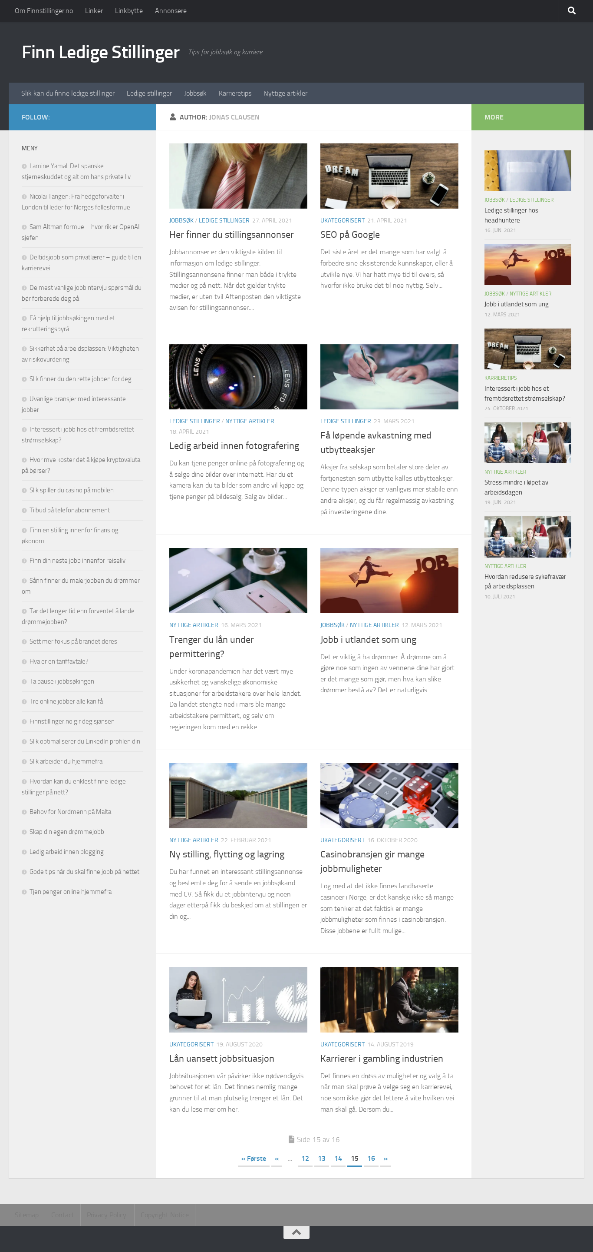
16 (371, 1158)
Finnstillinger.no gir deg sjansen (72, 721)
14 (338, 1158)
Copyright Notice (165, 1215)
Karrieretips (235, 93)
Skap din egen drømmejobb (67, 832)
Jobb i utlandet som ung (368, 639)
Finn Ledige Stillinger (100, 52)
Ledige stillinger (149, 93)
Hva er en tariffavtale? (59, 661)
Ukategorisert (342, 220)
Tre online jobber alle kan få (66, 701)
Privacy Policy (107, 1215)
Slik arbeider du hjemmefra (66, 761)
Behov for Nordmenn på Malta (70, 812)
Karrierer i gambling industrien (381, 1058)
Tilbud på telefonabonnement (70, 510)
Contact (62, 1215)
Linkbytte (129, 11)
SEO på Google (350, 234)
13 (322, 1158)
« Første (253, 1158)
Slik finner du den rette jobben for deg (81, 379)
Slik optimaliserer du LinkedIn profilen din (85, 741)
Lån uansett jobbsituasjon (221, 1058)
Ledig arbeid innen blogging (67, 852)
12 (305, 1158)
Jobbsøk (195, 93)
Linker (94, 11)
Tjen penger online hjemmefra (71, 892)
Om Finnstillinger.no (44, 11)
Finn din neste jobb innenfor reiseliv (77, 561)
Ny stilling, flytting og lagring (226, 854)
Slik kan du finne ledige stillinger (68, 93)
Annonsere (171, 11)
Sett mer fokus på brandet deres (73, 641)
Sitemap (27, 1215)
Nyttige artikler (285, 93)
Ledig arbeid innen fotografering (234, 446)
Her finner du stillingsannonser (231, 234)
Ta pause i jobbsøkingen (62, 681)
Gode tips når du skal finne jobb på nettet (84, 872)
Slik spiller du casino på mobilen (72, 490)
